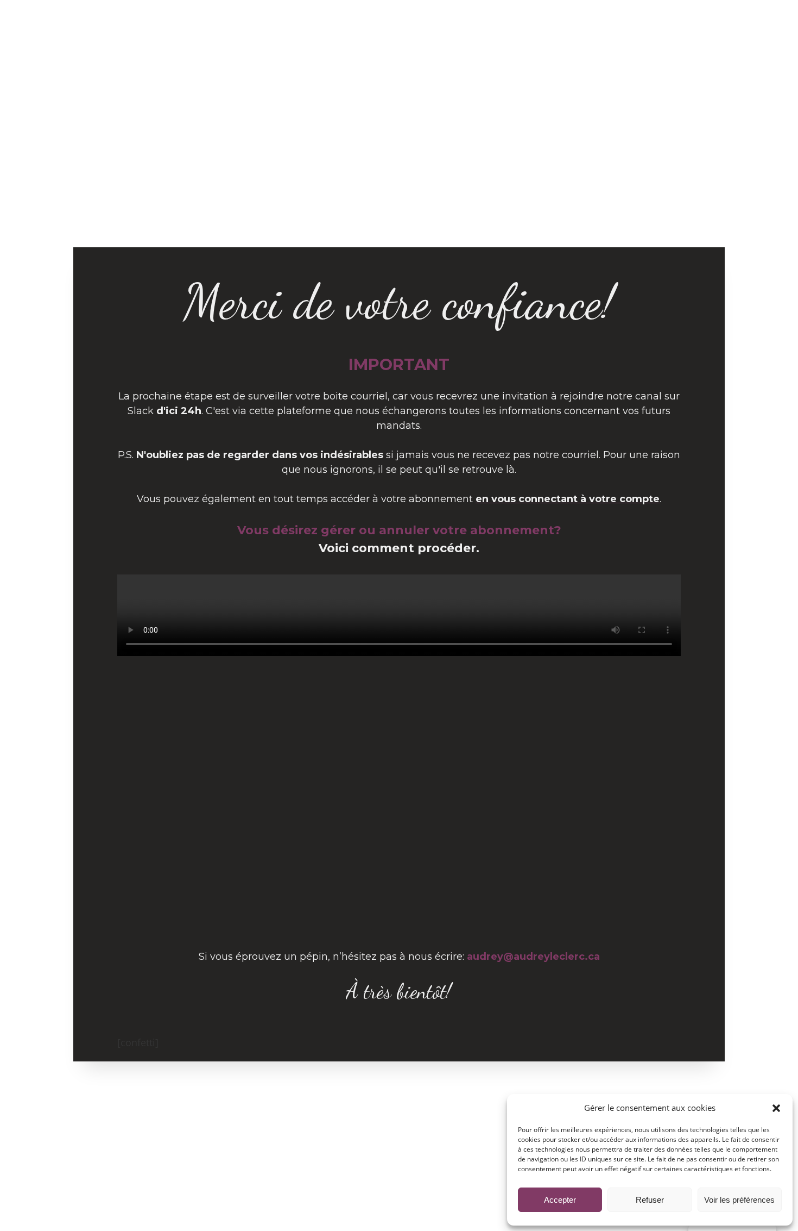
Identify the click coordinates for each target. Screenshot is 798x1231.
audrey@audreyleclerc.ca (533, 957)
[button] (776, 1108)
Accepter (560, 1199)
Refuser (650, 1199)
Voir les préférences (739, 1199)
